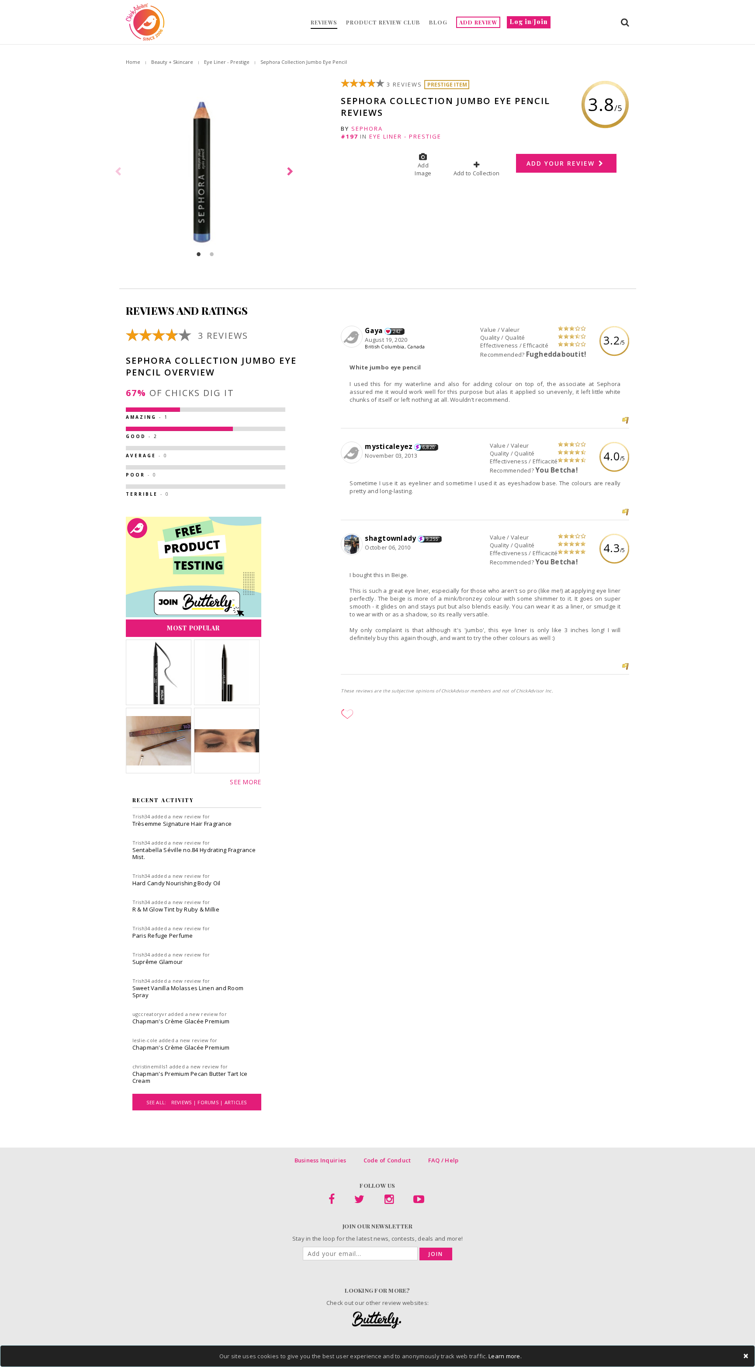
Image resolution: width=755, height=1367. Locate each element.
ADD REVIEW (478, 22)
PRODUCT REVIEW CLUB (383, 22)
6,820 (429, 447)
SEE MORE (245, 782)
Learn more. (505, 1356)
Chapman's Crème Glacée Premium (181, 1021)
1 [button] (198, 254)
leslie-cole (145, 1040)
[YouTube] (419, 1201)
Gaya (374, 330)
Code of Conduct (387, 1160)
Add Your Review (561, 163)
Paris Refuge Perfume (162, 935)
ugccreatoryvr (149, 1014)
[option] (205, 171)
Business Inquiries (320, 1160)
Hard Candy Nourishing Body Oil (176, 883)
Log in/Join (528, 21)
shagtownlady (390, 538)
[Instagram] (389, 1201)
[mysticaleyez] (353, 453)
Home (133, 62)
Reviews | (184, 1102)
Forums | (210, 1102)
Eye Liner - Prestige (226, 62)
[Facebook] (331, 1201)
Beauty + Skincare (172, 62)
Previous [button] (119, 171)
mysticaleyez (388, 446)
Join (436, 1254)
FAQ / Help (443, 1160)
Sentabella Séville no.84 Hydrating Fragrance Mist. (194, 853)
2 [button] (212, 254)
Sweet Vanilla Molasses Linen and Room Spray (188, 991)
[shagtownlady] (353, 545)
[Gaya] (353, 337)
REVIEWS (324, 22)
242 (397, 331)
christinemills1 (150, 1066)
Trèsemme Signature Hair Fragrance (182, 823)
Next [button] (291, 171)
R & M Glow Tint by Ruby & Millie (175, 909)
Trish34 (141, 816)
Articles (236, 1102)
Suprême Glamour (157, 961)
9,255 (432, 539)
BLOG (438, 22)
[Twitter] (359, 1201)
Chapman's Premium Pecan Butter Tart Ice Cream (190, 1077)
